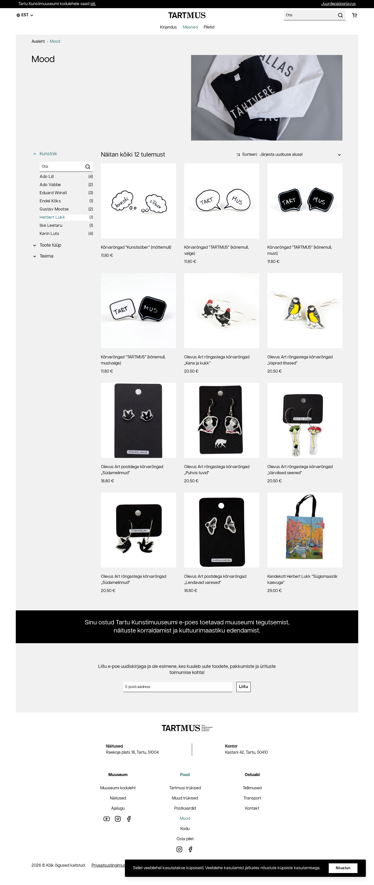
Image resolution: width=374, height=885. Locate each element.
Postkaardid (185, 808)
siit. (93, 4)
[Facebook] (129, 819)
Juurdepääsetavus (338, 4)
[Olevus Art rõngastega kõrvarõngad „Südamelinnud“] (138, 530)
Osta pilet (185, 839)
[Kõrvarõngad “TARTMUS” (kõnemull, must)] (304, 200)
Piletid (209, 27)
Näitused (118, 798)
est (25, 15)
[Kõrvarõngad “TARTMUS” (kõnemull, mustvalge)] (138, 310)
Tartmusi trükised (185, 788)
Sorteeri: (249, 154)
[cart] (355, 15)
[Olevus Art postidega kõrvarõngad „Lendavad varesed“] (221, 530)
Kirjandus (168, 27)
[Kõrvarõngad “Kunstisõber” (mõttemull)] (138, 200)
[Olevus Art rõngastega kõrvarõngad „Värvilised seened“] (304, 420)
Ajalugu (118, 808)
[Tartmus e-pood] (187, 15)
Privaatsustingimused (111, 865)
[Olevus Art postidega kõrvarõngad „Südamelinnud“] (138, 420)
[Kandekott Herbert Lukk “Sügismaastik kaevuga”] (304, 530)
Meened (190, 27)
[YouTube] (107, 819)
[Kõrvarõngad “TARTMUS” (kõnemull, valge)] (221, 200)
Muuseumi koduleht (118, 788)
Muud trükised (185, 798)
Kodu (185, 829)
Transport (252, 798)
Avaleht (38, 41)
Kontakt (252, 808)
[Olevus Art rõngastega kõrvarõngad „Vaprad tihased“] (304, 310)
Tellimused (252, 788)
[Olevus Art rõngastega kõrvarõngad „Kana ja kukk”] (221, 310)
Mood (55, 41)
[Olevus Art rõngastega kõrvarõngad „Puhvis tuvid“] (221, 420)
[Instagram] (118, 819)
